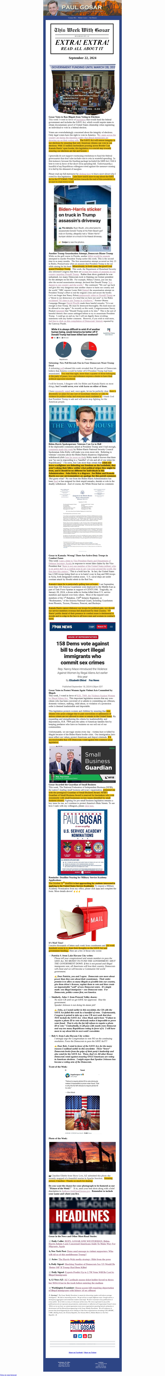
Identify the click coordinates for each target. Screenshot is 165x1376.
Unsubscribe (81, 1344)
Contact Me (72, 18)
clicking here (85, 174)
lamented (60, 311)
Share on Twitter (90, 1352)
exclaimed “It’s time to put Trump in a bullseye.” (71, 300)
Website (72, 1344)
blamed (85, 290)
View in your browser (8, 1375)
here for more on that (75, 457)
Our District (93, 18)
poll (62, 368)
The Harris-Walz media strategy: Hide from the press (84, 1259)
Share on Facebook (76, 1352)
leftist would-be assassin (99, 256)
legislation (81, 119)
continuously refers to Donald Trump (95, 295)
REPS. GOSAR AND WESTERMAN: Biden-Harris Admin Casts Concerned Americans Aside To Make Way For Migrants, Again (82, 1244)
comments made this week (61, 449)
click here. (89, 806)
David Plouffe (73, 303)
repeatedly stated (62, 391)
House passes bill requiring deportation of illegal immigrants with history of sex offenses (81, 1289)
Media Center (82, 18)
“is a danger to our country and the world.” (80, 283)
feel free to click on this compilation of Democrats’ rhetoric (76, 321)
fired (56, 481)
